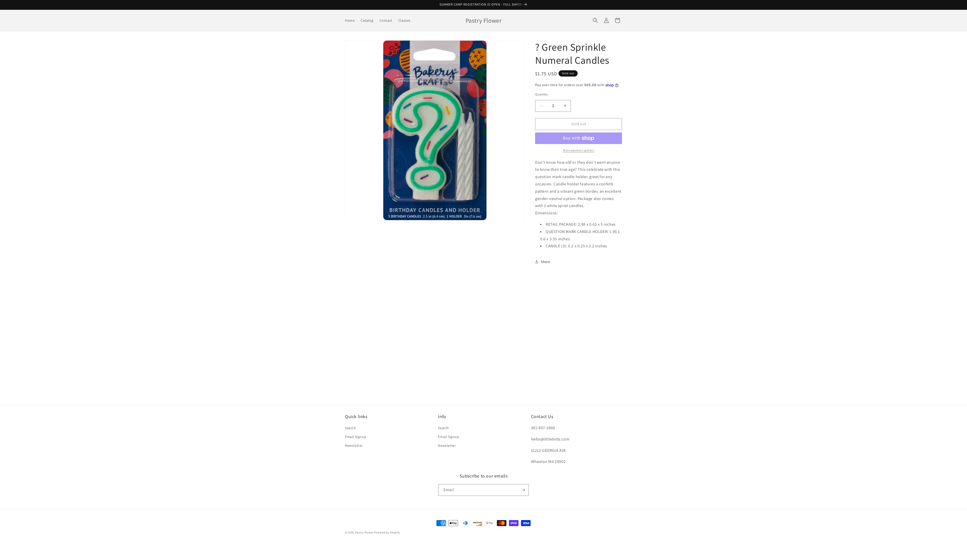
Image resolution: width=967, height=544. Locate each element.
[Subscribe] (523, 490)
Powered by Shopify (387, 532)
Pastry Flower (364, 532)
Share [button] (545, 261)
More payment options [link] (578, 150)
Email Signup (355, 436)
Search (350, 428)
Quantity (541, 94)
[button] (595, 20)
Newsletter (354, 445)
